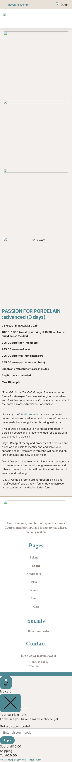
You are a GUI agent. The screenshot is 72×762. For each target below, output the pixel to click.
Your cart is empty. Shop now (21, 760)
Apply (7, 740)
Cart (36, 606)
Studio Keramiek (30, 414)
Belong (34, 557)
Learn (36, 565)
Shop (34, 598)
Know (34, 590)
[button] (65, 18)
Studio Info (34, 573)
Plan (34, 582)
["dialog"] (36, 725)
